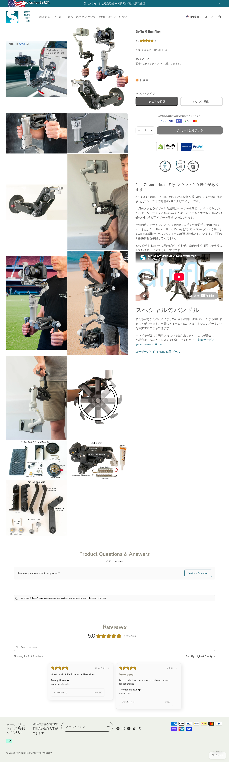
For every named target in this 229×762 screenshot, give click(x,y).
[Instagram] (123, 728)
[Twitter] (140, 728)
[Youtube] (129, 728)
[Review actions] (109, 668)
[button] (198, 573)
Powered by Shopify (42, 752)
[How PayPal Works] (192, 147)
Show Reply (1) (60, 692)
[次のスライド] (219, 3)
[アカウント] (212, 16)
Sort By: (190, 656)
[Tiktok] (134, 728)
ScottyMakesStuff (22, 752)
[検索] (206, 16)
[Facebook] (118, 728)
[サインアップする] (108, 726)
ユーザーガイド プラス (158, 351)
